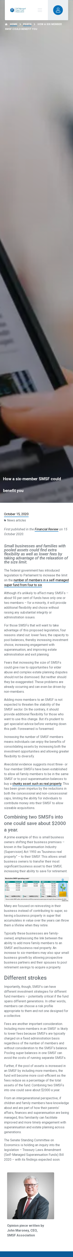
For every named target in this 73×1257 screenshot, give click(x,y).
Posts (27, 24)
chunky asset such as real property (36, 784)
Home (13, 24)
